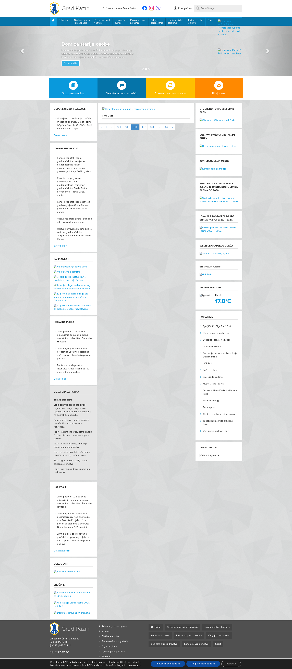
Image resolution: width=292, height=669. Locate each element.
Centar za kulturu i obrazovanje (219, 414)
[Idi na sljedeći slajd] (270, 51)
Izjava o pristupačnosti (113, 651)
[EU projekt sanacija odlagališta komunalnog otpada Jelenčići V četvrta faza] (73, 298)
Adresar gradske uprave (114, 626)
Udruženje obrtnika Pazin (216, 431)
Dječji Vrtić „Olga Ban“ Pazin (217, 326)
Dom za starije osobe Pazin (217, 333)
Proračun (106, 656)
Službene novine (110, 636)
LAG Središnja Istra (213, 377)
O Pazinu (63, 20)
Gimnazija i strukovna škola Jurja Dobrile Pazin (220, 355)
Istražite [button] (120, 54)
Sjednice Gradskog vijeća (115, 641)
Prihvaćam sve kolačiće (168, 663)
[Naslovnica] (53, 22)
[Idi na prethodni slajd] (22, 51)
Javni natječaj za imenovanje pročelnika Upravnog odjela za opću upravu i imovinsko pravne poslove (74, 353)
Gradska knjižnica (212, 346)
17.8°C (223, 301)
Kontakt (106, 631)
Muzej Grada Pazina (213, 383)
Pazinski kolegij (211, 400)
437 (143, 127)
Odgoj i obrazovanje (157, 21)
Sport (210, 20)
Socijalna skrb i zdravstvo (175, 21)
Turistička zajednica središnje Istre (218, 422)
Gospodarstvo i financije (102, 21)
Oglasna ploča (109, 646)
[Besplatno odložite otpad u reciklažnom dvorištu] (146, 110)
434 (119, 127)
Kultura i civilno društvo (195, 21)
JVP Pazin (208, 363)
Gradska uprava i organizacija (82, 21)
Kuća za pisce (210, 370)
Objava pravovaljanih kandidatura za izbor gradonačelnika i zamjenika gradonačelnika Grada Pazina (74, 233)
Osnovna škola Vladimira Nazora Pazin (220, 392)
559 (166, 127)
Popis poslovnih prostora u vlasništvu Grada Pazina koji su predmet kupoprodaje (73, 369)
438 (152, 127)
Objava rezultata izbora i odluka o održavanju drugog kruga (74, 220)
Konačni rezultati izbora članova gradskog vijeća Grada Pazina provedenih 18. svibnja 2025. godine (73, 206)
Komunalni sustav (120, 21)
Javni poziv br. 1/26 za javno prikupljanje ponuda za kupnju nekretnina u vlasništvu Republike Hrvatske (74, 336)
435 (127, 127)
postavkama (134, 665)
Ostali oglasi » (61, 378)
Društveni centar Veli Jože (216, 339)
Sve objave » (60, 135)
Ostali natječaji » (62, 550)
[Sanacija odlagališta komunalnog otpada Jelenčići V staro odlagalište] (73, 288)
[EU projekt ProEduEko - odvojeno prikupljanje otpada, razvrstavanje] (73, 307)
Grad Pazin (75, 8)
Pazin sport (209, 407)
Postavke (231, 663)
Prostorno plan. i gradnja (137, 21)
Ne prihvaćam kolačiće (203, 663)
